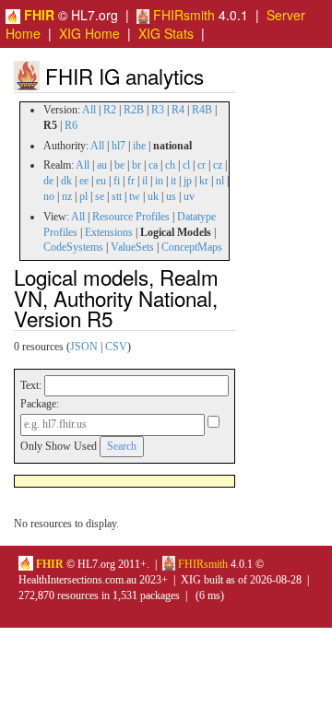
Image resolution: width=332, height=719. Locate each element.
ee (84, 180)
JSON (84, 346)
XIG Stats (166, 33)
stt (117, 196)
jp (188, 180)
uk (153, 196)
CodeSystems (73, 247)
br (136, 165)
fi (116, 180)
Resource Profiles (131, 216)
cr (201, 165)
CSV (116, 346)
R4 (178, 109)
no (48, 196)
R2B (134, 109)
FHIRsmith (182, 15)
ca (153, 165)
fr (131, 180)
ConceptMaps (191, 247)
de (48, 180)
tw (134, 196)
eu (101, 180)
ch (170, 165)
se (99, 196)
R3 (157, 109)
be (119, 165)
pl (83, 196)
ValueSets (132, 247)
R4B (202, 109)
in (159, 180)
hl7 (118, 145)
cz (217, 165)
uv (189, 196)
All (89, 109)
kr (203, 180)
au (102, 165)
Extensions (109, 232)
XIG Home (89, 33)
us (171, 196)
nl (220, 180)
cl (186, 165)
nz (67, 196)
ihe (139, 145)
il (145, 180)
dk (66, 180)
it (173, 180)
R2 (109, 109)
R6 (71, 125)
